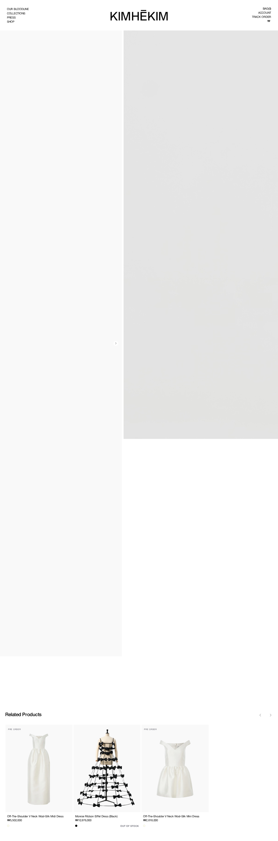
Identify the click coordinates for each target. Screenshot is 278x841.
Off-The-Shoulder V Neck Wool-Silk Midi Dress (35, 816)
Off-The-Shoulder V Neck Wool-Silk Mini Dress (171, 816)
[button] (267, 8)
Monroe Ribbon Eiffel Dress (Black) (96, 816)
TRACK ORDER (261, 16)
